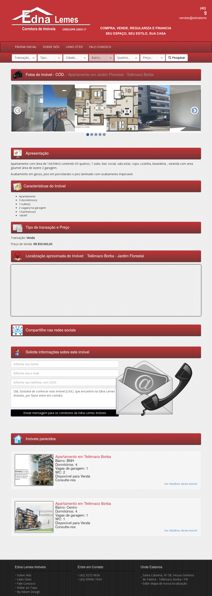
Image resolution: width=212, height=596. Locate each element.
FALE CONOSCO (100, 47)
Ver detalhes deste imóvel (180, 484)
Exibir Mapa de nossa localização (165, 583)
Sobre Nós (24, 575)
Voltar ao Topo (27, 588)
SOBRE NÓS (51, 47)
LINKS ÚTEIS (74, 47)
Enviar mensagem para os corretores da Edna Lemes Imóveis (64, 413)
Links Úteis (24, 579)
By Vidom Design (28, 592)
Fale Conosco (26, 583)
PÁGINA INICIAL (26, 47)
